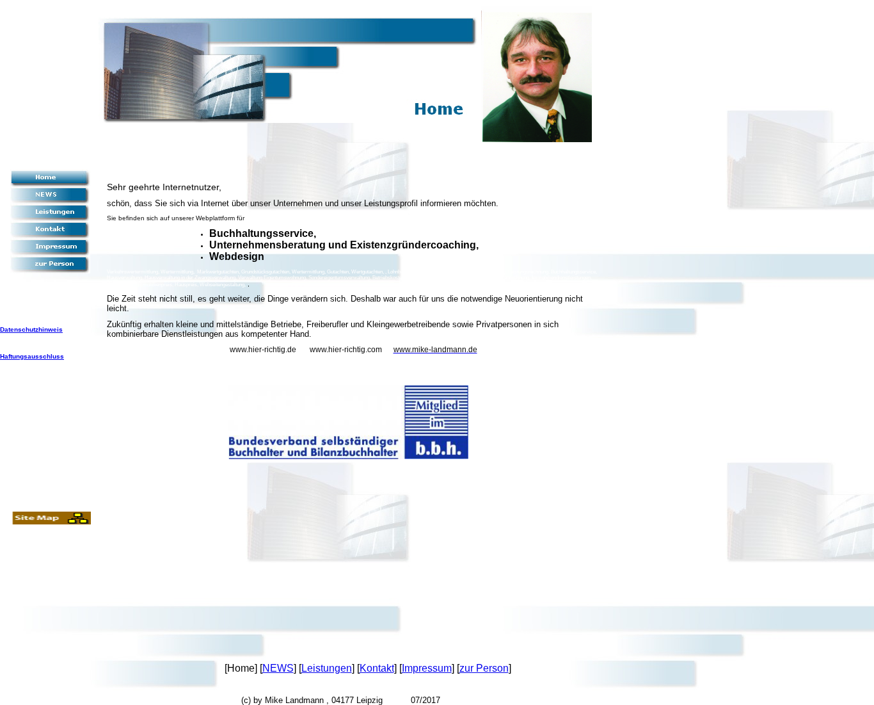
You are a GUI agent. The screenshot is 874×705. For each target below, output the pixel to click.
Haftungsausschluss (32, 356)
